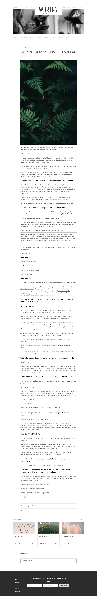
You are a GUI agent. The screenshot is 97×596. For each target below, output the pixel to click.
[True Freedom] (24, 528)
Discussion (60, 37)
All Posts (15, 37)
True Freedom (19, 537)
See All (82, 519)
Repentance (23, 37)
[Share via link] (32, 506)
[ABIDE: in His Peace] (73, 528)
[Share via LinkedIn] (28, 506)
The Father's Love (45, 537)
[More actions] (76, 48)
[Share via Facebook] (21, 506)
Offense (32, 37)
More (67, 37)
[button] (82, 37)
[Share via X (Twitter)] (25, 506)
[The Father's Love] (48, 528)
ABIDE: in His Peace (70, 537)
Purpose (39, 37)
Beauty (46, 37)
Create (53, 37)
